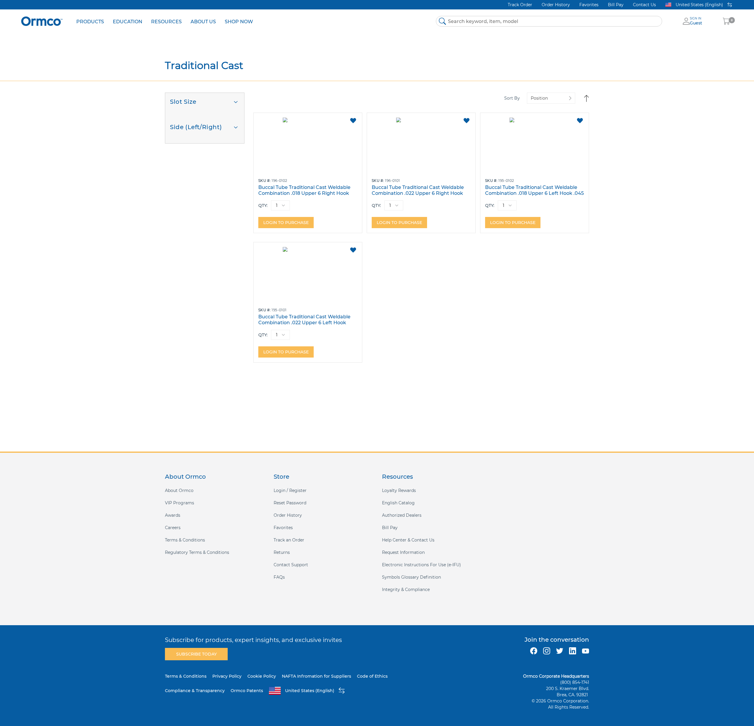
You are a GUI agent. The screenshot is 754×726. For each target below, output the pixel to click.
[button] (353, 121)
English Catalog (398, 503)
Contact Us (644, 4)
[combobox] (549, 21)
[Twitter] (559, 650)
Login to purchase (286, 222)
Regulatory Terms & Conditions (197, 552)
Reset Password (290, 503)
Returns (282, 552)
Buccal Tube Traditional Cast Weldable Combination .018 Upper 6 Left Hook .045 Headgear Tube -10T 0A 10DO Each (534, 190)
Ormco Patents (247, 690)
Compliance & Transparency (195, 690)
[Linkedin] (572, 650)
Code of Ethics (372, 676)
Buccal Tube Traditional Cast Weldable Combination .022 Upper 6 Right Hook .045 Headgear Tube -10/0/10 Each (418, 190)
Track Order (520, 4)
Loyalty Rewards (399, 490)
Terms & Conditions (185, 540)
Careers (173, 527)
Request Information (403, 552)
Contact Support (291, 564)
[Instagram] (546, 650)
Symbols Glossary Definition (411, 577)
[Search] (442, 21)
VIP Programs (179, 503)
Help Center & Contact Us (408, 540)
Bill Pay (616, 4)
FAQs (279, 577)
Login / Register (290, 490)
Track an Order (289, 540)
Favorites (588, 4)
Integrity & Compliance (406, 589)
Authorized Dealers (401, 515)
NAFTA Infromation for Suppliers (316, 676)
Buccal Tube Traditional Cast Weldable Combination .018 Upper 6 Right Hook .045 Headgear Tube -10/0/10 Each (304, 190)
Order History (556, 4)
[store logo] (41, 21)
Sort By (512, 98)
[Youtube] (585, 650)
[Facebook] (533, 650)
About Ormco (179, 490)
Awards (172, 515)
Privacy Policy (227, 676)
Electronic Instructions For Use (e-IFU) (421, 564)
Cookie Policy (261, 676)
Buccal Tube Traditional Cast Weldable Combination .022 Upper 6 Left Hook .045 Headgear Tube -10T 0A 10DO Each (305, 319)
